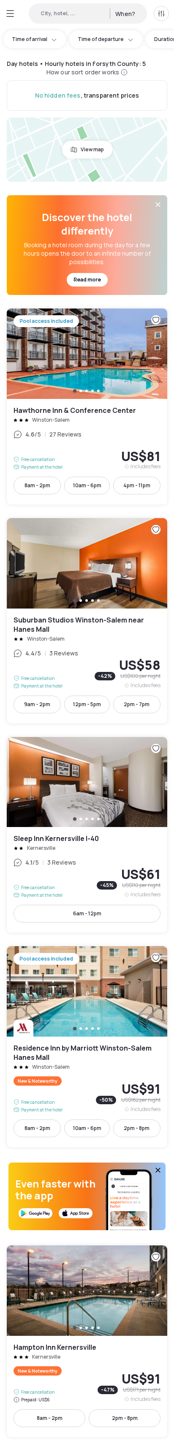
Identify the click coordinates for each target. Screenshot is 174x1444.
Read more (87, 279)
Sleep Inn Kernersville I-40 (87, 835)
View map (92, 149)
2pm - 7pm (137, 704)
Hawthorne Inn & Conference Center (87, 406)
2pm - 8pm (137, 1128)
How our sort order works (82, 72)
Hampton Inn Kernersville (87, 1341)
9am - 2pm (37, 704)
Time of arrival (29, 39)
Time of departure (101, 39)
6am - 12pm (87, 913)
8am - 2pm (37, 485)
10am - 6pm (87, 485)
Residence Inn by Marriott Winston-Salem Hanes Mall (87, 1046)
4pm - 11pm (136, 485)
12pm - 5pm (87, 704)
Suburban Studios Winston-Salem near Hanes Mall (87, 620)
